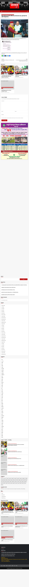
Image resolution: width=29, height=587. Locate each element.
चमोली (2, 394)
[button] (1, 11)
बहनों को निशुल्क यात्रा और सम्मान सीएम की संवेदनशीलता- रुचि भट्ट (14, 458)
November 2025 (3, 319)
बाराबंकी (2, 411)
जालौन (2, 397)
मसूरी (13, 14)
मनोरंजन (2, 412)
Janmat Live (3, 78)
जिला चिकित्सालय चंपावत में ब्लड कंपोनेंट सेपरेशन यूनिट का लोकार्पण (8, 294)
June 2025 (2, 326)
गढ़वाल (9, 14)
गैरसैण (8, 72)
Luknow (5, 478)
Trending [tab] (9, 439)
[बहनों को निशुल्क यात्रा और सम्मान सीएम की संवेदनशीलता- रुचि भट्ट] (7, 84)
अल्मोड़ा (9, 478)
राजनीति (2, 420)
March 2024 (3, 349)
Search (2, 276)
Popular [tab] (6, 439)
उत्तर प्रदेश (3, 14)
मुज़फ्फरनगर (2, 415)
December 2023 (3, 354)
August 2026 (3, 305)
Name (2, 111)
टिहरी (1, 481)
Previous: (7, 60)
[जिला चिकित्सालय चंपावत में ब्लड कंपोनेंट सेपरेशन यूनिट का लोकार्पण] (4, 469)
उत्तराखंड (5, 14)
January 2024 (3, 352)
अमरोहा (2, 362)
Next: (22, 60)
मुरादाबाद (2, 417)
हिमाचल (2, 484)
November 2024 (3, 337)
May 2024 (2, 346)
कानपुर (2, 379)
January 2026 (3, 316)
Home (1, 565)
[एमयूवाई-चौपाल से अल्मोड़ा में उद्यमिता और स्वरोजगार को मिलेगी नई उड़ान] (21, 70)
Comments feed (3, 496)
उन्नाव (2, 376)
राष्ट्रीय (2, 423)
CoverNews (16, 568)
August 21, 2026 (6, 78)
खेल (1, 388)
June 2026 (2, 308)
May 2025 (2, 328)
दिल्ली (10, 72)
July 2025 (2, 325)
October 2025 (3, 320)
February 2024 (3, 351)
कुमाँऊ (7, 14)
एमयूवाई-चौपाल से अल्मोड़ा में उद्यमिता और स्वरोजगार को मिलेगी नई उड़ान (21, 76)
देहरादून (11, 14)
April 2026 (2, 311)
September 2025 (3, 322)
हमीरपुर (2, 432)
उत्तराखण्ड (2, 373)
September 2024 (3, 340)
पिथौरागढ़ (2, 406)
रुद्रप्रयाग (2, 426)
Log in (2, 493)
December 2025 (3, 317)
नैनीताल (10, 481)
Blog (2, 359)
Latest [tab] (2, 439)
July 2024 (2, 343)
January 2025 (3, 334)
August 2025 (3, 323)
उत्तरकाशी (2, 370)
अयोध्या (2, 365)
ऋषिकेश (2, 377)
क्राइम (2, 385)
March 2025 (3, 331)
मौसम (2, 418)
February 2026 (3, 314)
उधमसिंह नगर (2, 374)
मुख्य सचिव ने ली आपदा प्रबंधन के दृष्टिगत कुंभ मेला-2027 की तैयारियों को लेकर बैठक (9, 292)
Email (16, 111)
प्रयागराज (2, 408)
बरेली (1, 409)
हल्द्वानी (2, 435)
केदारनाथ (2, 382)
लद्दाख (2, 429)
